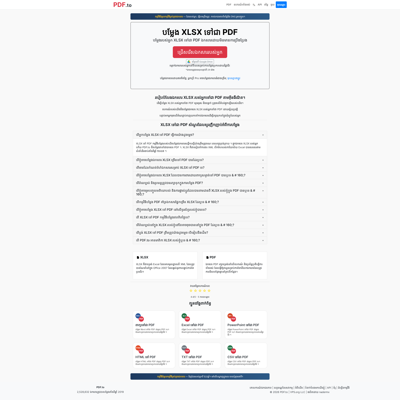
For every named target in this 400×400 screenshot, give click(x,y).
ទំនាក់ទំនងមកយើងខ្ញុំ (315, 387)
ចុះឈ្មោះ (281, 4)
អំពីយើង (299, 387)
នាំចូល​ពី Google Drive (201, 61)
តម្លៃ (266, 4)
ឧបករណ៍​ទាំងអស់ (242, 4)
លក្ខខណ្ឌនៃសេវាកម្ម (283, 387)
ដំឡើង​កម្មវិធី (344, 387)
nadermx (324, 392)
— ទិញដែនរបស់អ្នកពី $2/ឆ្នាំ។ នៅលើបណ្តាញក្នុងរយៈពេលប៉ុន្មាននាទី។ (200, 376)
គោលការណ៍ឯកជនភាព (261, 387)
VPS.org (295, 392)
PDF (228, 4)
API (260, 4)
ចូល (273, 4)
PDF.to (100, 387)
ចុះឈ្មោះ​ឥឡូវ (234, 78)
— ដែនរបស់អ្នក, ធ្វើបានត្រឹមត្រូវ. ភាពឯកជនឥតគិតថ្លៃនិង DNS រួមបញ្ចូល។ (200, 16)
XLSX (144, 257)
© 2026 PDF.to (279, 392)
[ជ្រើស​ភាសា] (253, 4)
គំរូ (334, 387)
